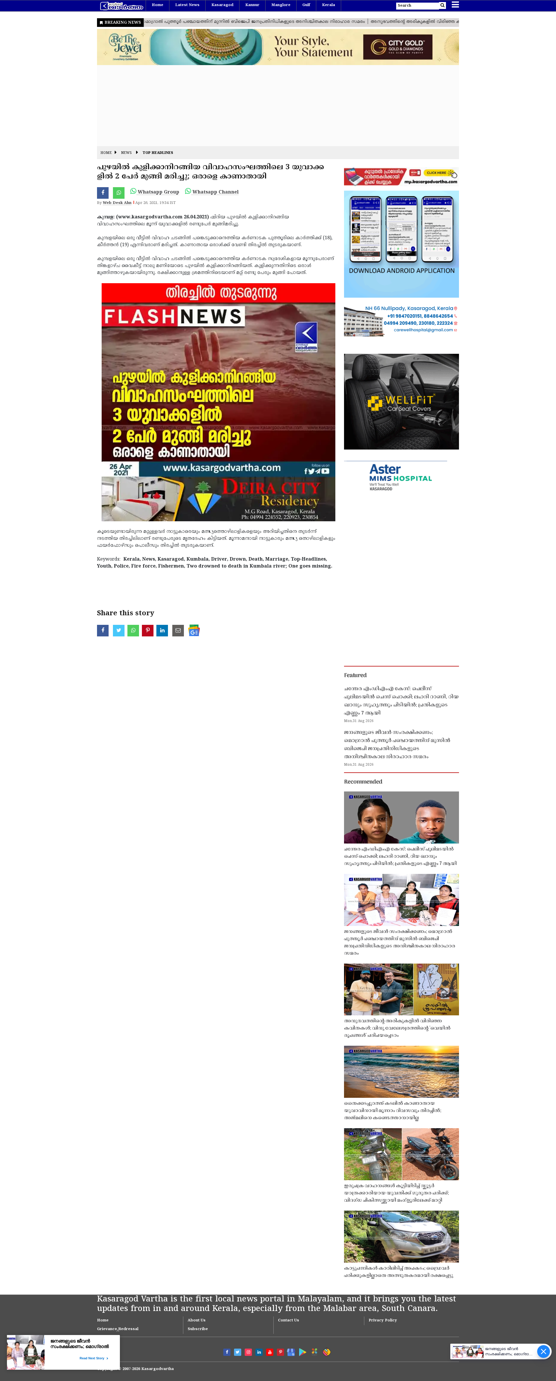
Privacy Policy (383, 1320)
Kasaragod (222, 5)
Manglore (280, 5)
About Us (197, 1320)
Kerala (328, 5)
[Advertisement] (271, 105)
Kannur (252, 5)
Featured (355, 675)
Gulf (306, 5)
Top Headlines (157, 153)
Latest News (187, 5)
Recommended (363, 782)
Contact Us (288, 1320)
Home (157, 5)
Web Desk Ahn (117, 203)
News (126, 153)
